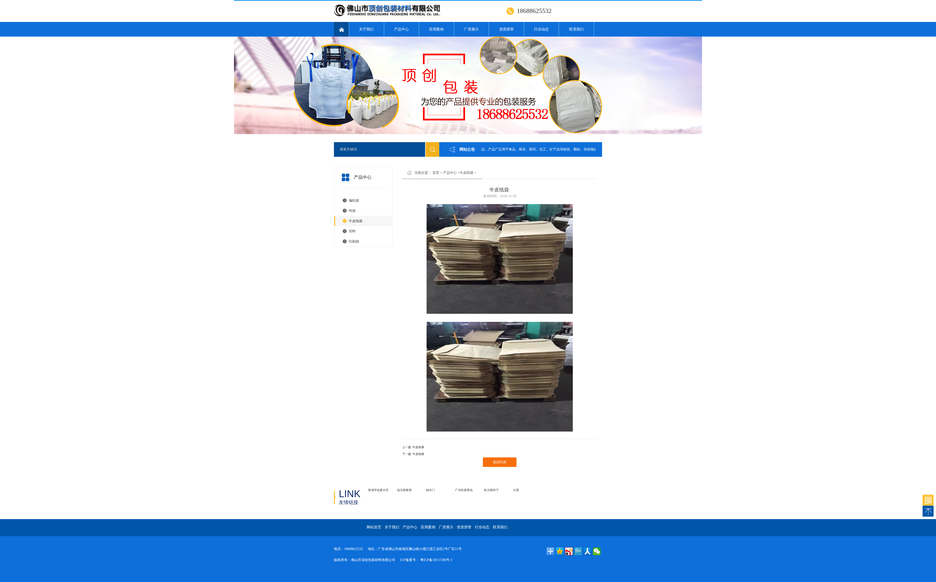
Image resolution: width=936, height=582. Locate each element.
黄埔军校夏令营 (378, 490)
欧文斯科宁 (491, 490)
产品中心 (401, 29)
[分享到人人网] (587, 551)
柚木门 (430, 490)
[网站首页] (341, 29)
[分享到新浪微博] (569, 551)
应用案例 (436, 29)
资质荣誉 (506, 29)
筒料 (352, 231)
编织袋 (354, 200)
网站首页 (374, 527)
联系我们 (576, 29)
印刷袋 (354, 241)
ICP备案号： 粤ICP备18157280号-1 (426, 560)
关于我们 (366, 29)
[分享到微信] (597, 551)
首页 (435, 173)
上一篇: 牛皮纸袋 (413, 447)
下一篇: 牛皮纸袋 (413, 454)
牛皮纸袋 (355, 221)
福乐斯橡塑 (404, 490)
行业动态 (541, 29)
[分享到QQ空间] (560, 551)
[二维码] (928, 500)
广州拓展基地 (464, 490)
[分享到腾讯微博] (578, 551)
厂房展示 (471, 29)
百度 (516, 490)
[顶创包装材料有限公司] (394, 16)
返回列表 (500, 462)
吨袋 (352, 211)
